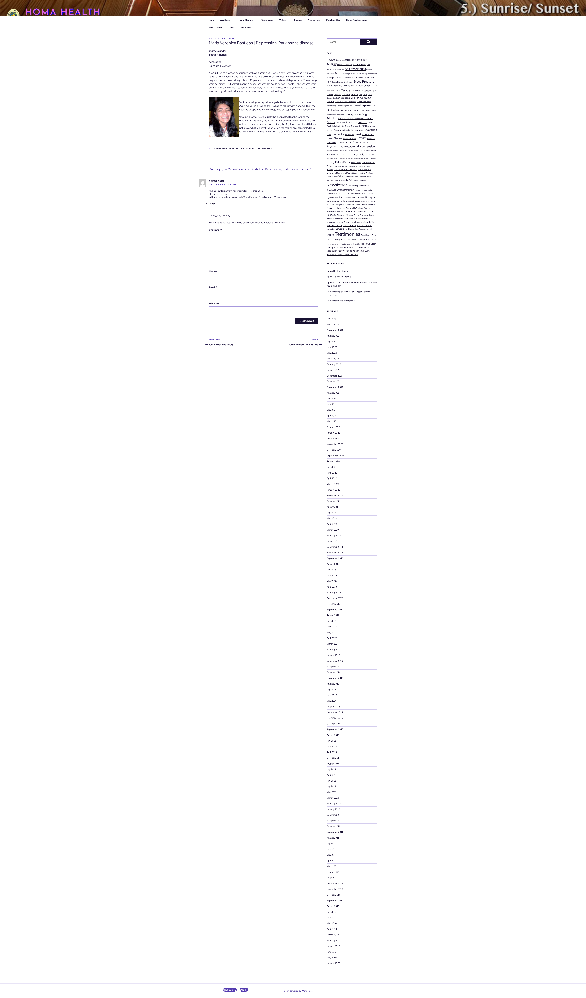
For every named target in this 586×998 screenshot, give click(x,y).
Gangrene (362, 130)
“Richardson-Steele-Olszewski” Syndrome (342, 255)
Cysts (359, 101)
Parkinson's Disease (242, 149)
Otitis (363, 194)
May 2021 (331, 410)
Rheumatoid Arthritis (364, 222)
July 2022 (331, 341)
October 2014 (333, 758)
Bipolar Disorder (338, 82)
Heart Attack (368, 134)
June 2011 (332, 849)
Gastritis (371, 129)
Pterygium (341, 215)
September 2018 (335, 558)
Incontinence (353, 150)
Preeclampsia (369, 208)
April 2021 (332, 415)
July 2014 (331, 769)
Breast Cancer (363, 85)
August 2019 (333, 507)
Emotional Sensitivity (353, 119)
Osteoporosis (343, 193)
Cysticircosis (351, 102)
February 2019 (334, 535)
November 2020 (335, 444)
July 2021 (331, 398)
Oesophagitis (331, 190)
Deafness (366, 101)
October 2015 (333, 723)
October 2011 (333, 826)
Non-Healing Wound (356, 185)
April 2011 (331, 860)
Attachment (372, 74)
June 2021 (332, 404)
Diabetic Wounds (361, 110)
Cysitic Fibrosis (340, 102)
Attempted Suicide (335, 77)
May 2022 (332, 352)
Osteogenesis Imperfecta (362, 190)
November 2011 (335, 820)
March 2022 (333, 358)
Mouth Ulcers (353, 177)
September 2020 (335, 455)
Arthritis (360, 69)
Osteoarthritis (345, 189)
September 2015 (335, 729)
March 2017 (333, 643)
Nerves (363, 180)
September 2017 (335, 609)
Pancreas (347, 198)
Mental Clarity (332, 177)
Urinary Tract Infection (337, 247)
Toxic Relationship (343, 244)
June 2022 (332, 347)
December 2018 (335, 547)
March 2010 (333, 934)
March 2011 (332, 866)
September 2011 (335, 832)
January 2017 (333, 655)
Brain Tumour (349, 86)
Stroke (330, 234)
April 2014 (332, 775)
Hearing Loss (349, 135)
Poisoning (341, 208)
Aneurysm (348, 65)
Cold (360, 95)
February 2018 (334, 592)
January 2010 (333, 946)
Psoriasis (332, 214)
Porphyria (359, 208)
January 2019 (333, 541)
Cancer (346, 90)
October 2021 (333, 381)
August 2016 (333, 683)
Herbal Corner (215, 27)
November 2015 (335, 718)
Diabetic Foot (346, 110)
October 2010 (334, 895)
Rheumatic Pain (337, 222)
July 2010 (331, 912)
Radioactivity (332, 219)
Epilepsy (331, 122)
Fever (362, 125)
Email (213, 287)
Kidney (331, 162)
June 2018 (332, 575)
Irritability (369, 155)
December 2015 (335, 712)
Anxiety (350, 69)
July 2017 (331, 621)
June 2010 (332, 917)
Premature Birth (333, 212)
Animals (362, 64)
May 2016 (332, 700)
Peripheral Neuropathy (335, 205)
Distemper (340, 115)
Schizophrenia (349, 225)
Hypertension (366, 146)
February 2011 (334, 872)
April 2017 (332, 638)
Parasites (338, 201)
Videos (282, 20)
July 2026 (331, 318)
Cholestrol (337, 95)
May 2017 (331, 632)
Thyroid (338, 239)
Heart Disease (334, 138)
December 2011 (334, 815)
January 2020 (333, 489)
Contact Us (245, 27)
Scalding (338, 225)
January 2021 (333, 432)
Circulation (346, 95)
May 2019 (332, 518)
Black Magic (348, 82)
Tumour (365, 243)
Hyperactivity (351, 146)
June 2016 (332, 695)
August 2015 (333, 735)
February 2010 (334, 940)
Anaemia (340, 65)
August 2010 (333, 906)
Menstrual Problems (365, 173)
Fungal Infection (340, 130)
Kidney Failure (343, 162)
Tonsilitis (364, 239)
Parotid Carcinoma (368, 201)
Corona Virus (357, 98)
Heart (358, 134)
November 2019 (335, 495)
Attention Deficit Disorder (353, 78)
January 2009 (333, 963)
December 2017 (335, 598)
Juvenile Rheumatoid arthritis (365, 159)
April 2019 (332, 524)
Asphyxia (330, 74)
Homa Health (63, 12)
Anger (355, 64)
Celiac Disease (357, 91)
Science (298, 20)
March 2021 (333, 421)
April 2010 (332, 929)
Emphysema (367, 118)
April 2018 (332, 586)
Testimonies (267, 20)
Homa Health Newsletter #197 (341, 300)
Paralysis (370, 197)
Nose (367, 186)
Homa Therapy (246, 20)
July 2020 (331, 467)
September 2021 (335, 387)
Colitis (365, 95)
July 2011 (331, 843)
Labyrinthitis (366, 163)
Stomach (368, 229)
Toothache (373, 240)
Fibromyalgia (370, 126)
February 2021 (334, 427)
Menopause (352, 173)
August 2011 (333, 837)
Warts (367, 251)
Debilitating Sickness (335, 106)
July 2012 (331, 786)
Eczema (341, 118)
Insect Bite (347, 155)
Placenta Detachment (352, 205)
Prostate (343, 211)
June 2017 (332, 626)
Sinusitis (340, 228)
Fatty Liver (355, 126)
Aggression (348, 60)
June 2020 (332, 472)
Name (213, 271)
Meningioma (341, 173)
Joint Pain (349, 159)
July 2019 (331, 512)
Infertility (331, 154)
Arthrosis (369, 69)
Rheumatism (349, 222)
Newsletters (314, 20)
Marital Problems (364, 170)
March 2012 (333, 797)
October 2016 (333, 672)
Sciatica (360, 226)
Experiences (351, 122)
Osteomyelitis (332, 194)
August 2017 (333, 615)
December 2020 (335, 438)
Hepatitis (346, 139)
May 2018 (332, 581)
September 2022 (335, 330)
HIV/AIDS (362, 138)
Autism (366, 77)
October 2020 (334, 450)
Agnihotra (225, 20)
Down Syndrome (353, 114)
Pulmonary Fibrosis (367, 215)
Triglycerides (355, 244)
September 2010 (335, 900)
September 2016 (335, 678)
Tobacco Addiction (350, 240)
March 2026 (333, 324)
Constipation (344, 98)
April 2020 (332, 478)
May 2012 (331, 792)
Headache (338, 134)
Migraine (343, 176)
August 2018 (333, 564)
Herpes (353, 138)
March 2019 (333, 529)
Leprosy (334, 166)
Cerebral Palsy (370, 91)
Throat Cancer (366, 235)
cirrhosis (354, 94)
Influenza (339, 155)
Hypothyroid (342, 150)
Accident (332, 59)
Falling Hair (339, 126)
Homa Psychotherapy (357, 20)
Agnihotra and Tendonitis (339, 276)
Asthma (339, 73)
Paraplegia (331, 201)
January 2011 (333, 877)
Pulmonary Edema (352, 215)
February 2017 (334, 649)
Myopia (356, 180)
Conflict (336, 98)
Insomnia (358, 154)
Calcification (335, 91)
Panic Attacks (358, 197)
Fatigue (347, 126)
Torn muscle (331, 244)
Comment (215, 230)
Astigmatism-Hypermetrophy (356, 74)
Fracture (330, 130)
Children (330, 95)
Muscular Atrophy (333, 180)
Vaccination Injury (335, 251)
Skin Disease (349, 229)
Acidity (340, 60)
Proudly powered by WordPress (297, 990)
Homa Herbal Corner (349, 142)
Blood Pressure (364, 81)
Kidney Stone (356, 163)
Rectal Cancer (342, 219)
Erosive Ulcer (341, 122)
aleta (231, 39)
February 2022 (334, 364)
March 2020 (333, 484)
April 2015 (332, 752)
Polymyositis (351, 208)
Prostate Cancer (355, 211)
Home (211, 20)
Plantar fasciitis (368, 205)
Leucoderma (352, 166)
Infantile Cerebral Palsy (367, 150)
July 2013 (331, 780)
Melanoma (331, 173)
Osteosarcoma (355, 194)
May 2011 (331, 855)
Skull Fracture (360, 229)
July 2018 (331, 569)
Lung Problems (351, 170)
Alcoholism (361, 59)
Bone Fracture (334, 85)
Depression (220, 149)
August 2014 (333, 763)
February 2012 (334, 803)
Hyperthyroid (332, 150)
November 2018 (335, 552)
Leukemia (361, 166)
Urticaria (350, 248)
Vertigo (361, 251)
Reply (212, 203)
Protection (368, 211)
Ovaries (335, 198)
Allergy (332, 64)
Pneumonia (332, 208)
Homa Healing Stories (337, 271)
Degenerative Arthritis (351, 106)
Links (231, 27)
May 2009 (332, 957)
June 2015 (332, 746)
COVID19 (367, 98)
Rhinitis (330, 225)
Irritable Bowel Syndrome (336, 159)
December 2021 (335, 375)
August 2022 (333, 335)
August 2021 (333, 392)
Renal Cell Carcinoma (356, 219)
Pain (341, 197)
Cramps (330, 101)
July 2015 (331, 740)
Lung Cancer (340, 169)
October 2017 (333, 604)
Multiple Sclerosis (365, 177)
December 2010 (335, 883)
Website (214, 303)
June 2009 (332, 952)
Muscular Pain (346, 180)
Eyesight (362, 122)
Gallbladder (353, 130)
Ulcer (373, 244)
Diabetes (333, 110)
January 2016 (333, 706)
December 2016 (335, 661)
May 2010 (332, 923)
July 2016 (331, 689)
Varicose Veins (350, 250)
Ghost (329, 135)
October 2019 (333, 501)
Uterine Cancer (361, 247)
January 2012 (333, 809)
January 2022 (333, 370)
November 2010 (335, 889)
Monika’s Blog (333, 20)
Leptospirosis (342, 166)
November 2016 (335, 666)
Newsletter (337, 185)
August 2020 (333, 461)
